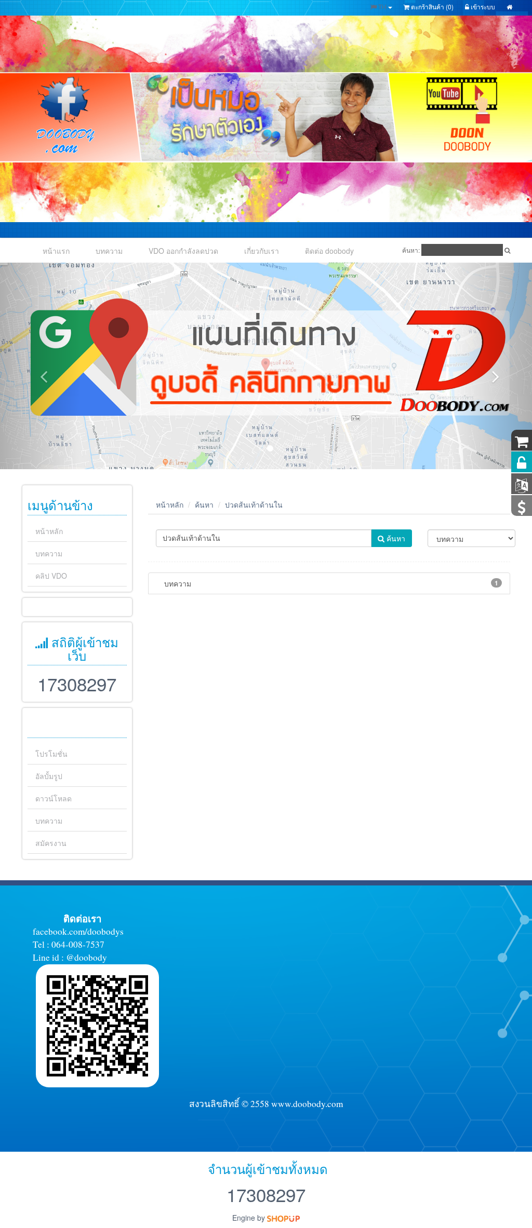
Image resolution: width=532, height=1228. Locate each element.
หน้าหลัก (49, 531)
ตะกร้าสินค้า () (431, 6)
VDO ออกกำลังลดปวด (183, 250)
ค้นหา (204, 504)
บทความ (109, 250)
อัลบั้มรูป (48, 776)
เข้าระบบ (482, 6)
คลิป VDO (51, 575)
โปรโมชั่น (51, 753)
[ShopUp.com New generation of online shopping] (283, 1217)
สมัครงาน (50, 843)
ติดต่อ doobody (329, 250)
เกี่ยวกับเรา (261, 250)
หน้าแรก (56, 250)
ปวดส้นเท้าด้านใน (254, 504)
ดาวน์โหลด (53, 798)
